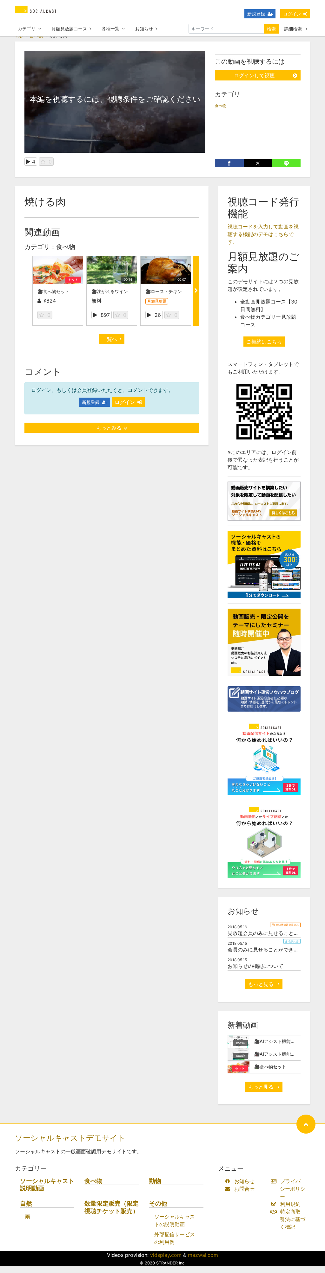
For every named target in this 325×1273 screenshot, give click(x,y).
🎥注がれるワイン (109, 291)
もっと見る (261, 984)
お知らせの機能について (255, 966)
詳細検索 (293, 28)
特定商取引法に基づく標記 (292, 1219)
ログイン (292, 13)
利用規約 (290, 1204)
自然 (26, 1203)
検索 (271, 28)
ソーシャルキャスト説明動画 (47, 1184)
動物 (155, 1181)
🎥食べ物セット (53, 291)
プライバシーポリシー (292, 1188)
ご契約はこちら (264, 341)
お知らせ (144, 28)
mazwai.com (203, 1255)
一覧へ (109, 339)
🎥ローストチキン (163, 291)
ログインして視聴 (254, 75)
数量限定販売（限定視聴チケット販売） (111, 1207)
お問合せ (244, 1189)
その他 (158, 1203)
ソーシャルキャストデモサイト (70, 1137)
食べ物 (220, 105)
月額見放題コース (69, 28)
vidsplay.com (166, 1255)
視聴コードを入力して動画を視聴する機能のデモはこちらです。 (263, 234)
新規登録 (256, 13)
